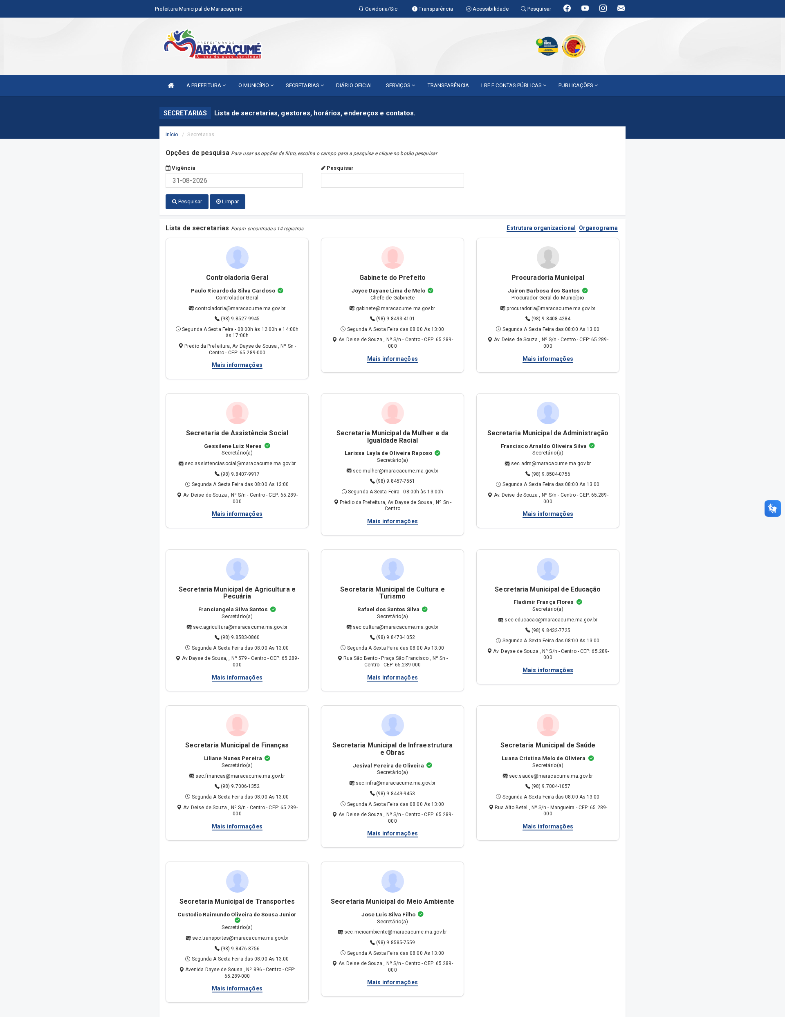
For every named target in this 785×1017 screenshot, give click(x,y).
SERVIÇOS (399, 85)
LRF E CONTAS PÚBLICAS (512, 85)
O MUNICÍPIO (254, 85)
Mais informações (237, 365)
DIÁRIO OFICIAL (354, 85)
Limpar (230, 201)
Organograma (598, 228)
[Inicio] (171, 85)
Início (172, 134)
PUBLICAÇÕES (576, 85)
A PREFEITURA (204, 85)
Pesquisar (339, 168)
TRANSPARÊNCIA (448, 85)
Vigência (182, 168)
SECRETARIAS (303, 85)
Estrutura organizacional (541, 228)
